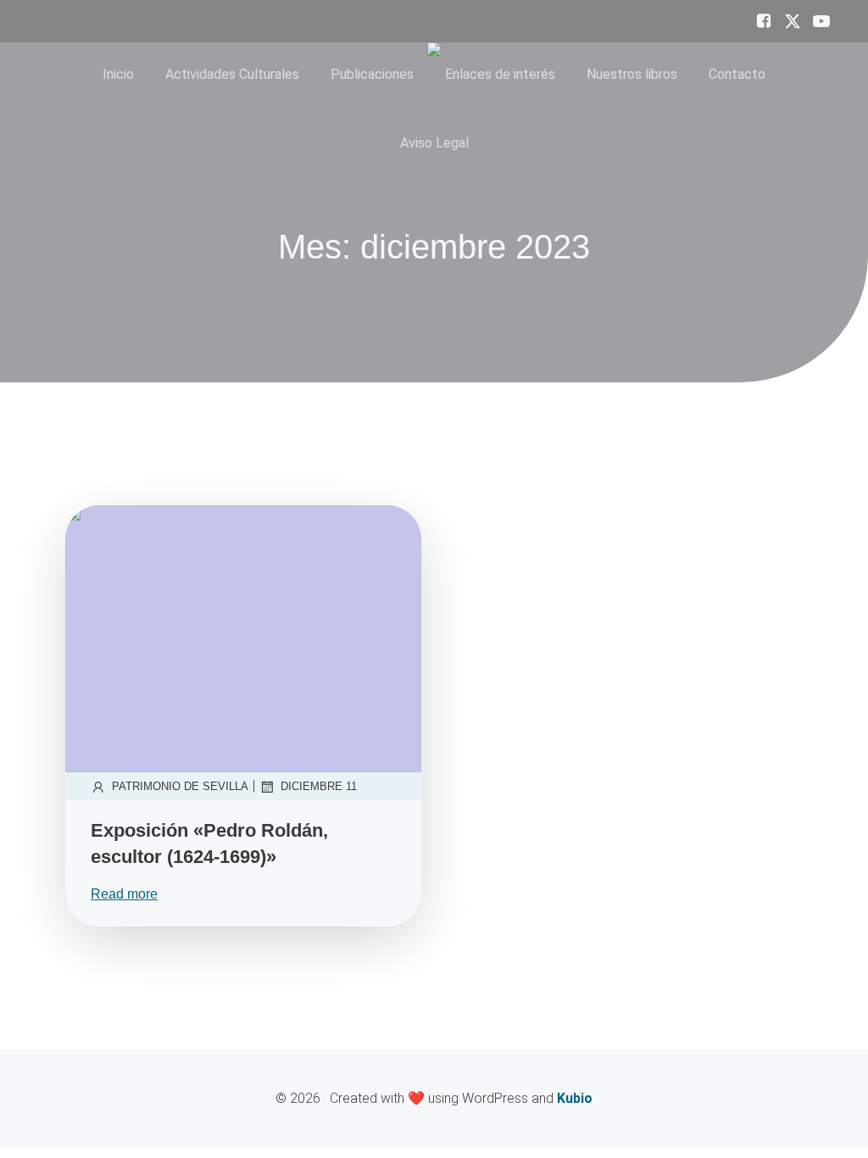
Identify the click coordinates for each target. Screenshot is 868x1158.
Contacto (737, 74)
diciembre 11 (319, 786)
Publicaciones (372, 74)
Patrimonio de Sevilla (180, 786)
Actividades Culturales (232, 74)
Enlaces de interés (500, 74)
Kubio (575, 1098)
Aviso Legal (434, 143)
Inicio (118, 74)
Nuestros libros (632, 74)
